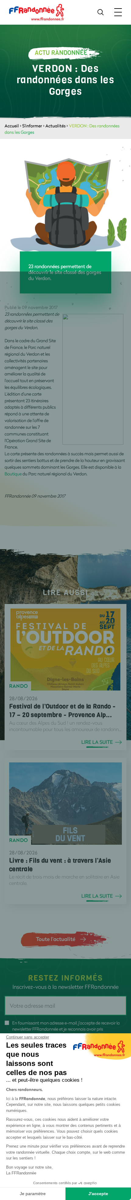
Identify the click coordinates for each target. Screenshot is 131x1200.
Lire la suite (97, 742)
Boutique (13, 474)
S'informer (32, 126)
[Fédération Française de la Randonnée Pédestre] (36, 12)
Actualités (55, 126)
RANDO (18, 686)
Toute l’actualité (55, 939)
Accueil (12, 126)
